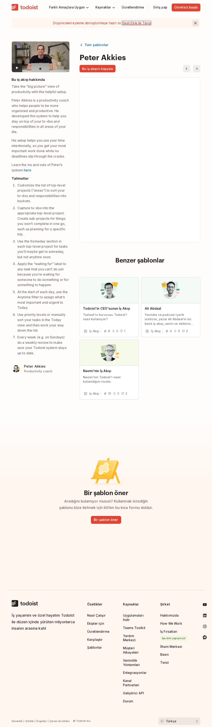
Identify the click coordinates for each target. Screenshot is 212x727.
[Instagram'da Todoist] (204, 627)
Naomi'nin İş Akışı (97, 371)
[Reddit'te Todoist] (204, 638)
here (27, 170)
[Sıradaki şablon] (196, 68)
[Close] (195, 23)
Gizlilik (29, 721)
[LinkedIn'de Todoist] (204, 616)
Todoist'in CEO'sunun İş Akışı (106, 308)
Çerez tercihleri (59, 721)
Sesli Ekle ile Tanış (136, 23)
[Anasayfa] (25, 7)
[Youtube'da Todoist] (204, 605)
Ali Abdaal (153, 308)
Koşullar (41, 721)
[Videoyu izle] (41, 56)
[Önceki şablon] (186, 68)
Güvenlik (17, 721)
